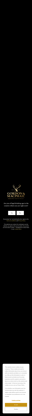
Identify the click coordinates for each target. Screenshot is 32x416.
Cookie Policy (18, 229)
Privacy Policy (21, 220)
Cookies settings (16, 400)
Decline (16, 409)
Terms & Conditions (11, 220)
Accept (16, 404)
